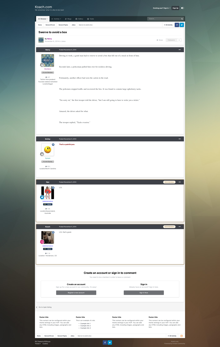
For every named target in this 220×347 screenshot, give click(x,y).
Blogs (69, 19)
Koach (47, 227)
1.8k (48, 209)
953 (48, 166)
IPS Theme (38, 341)
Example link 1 (86, 323)
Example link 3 (86, 328)
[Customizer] (182, 8)
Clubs (91, 19)
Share (160, 40)
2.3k (48, 253)
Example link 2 (86, 326)
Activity (56, 19)
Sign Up (175, 8)
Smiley (47, 139)
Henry (47, 50)
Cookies (45, 343)
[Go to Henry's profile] (41, 40)
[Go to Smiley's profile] (47, 149)
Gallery (80, 19)
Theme (37, 343)
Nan (47, 182)
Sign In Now (144, 293)
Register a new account (76, 293)
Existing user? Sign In (161, 8)
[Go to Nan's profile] (47, 192)
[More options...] (179, 49)
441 (48, 77)
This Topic (173, 19)
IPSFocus (47, 341)
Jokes (63, 41)
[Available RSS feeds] (181, 336)
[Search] (182, 19)
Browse (43, 19)
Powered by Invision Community (174, 343)
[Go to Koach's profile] (47, 237)
